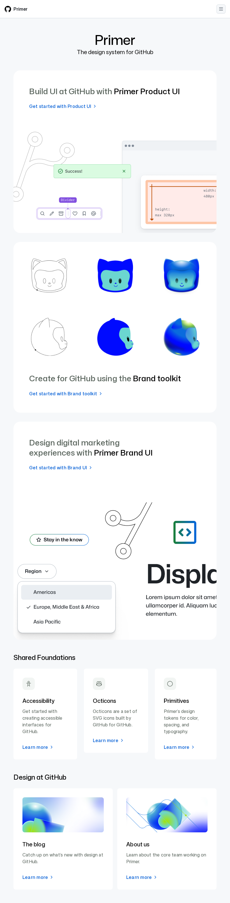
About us (138, 844)
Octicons (104, 701)
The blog (33, 844)
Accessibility (38, 701)
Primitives (176, 701)
